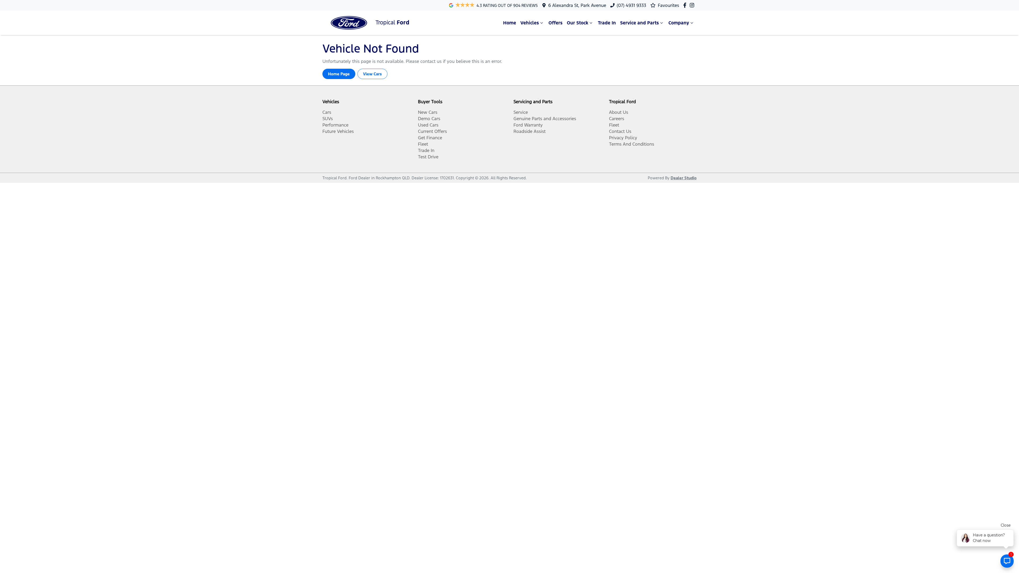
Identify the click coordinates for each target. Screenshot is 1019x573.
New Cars (427, 112)
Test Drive (428, 157)
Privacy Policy (623, 138)
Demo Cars (429, 118)
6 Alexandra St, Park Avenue (577, 5)
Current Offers (432, 131)
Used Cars (428, 125)
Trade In (607, 23)
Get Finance (430, 138)
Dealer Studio (684, 177)
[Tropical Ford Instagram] (693, 5)
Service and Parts (639, 23)
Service (520, 112)
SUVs (327, 118)
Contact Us (620, 131)
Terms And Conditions (631, 144)
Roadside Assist (529, 131)
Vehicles (529, 23)
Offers (556, 23)
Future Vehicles (338, 131)
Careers (616, 118)
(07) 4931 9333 (631, 5)
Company (678, 23)
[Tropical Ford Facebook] (685, 5)
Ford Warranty (528, 125)
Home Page (339, 73)
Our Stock (577, 23)
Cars (326, 112)
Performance (335, 125)
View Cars (372, 73)
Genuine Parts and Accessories (544, 118)
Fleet (423, 144)
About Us (618, 112)
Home (509, 23)
